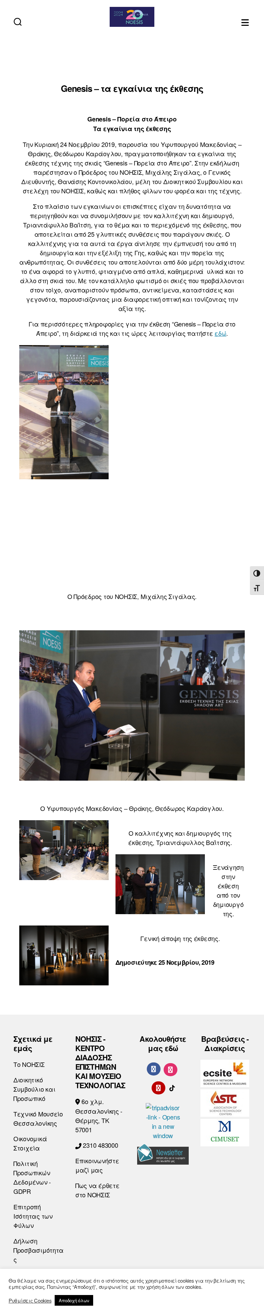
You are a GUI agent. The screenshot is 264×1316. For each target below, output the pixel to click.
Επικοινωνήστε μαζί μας (97, 1165)
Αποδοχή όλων (74, 1300)
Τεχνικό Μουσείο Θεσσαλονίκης (38, 1118)
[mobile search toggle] (18, 21)
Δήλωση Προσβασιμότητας (38, 1250)
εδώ (220, 333)
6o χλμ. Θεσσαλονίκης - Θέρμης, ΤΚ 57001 (98, 1115)
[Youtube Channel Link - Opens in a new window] (158, 1086)
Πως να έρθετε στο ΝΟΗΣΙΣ (97, 1190)
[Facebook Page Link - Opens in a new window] (154, 1069)
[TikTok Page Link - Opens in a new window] (172, 1086)
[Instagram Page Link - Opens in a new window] (170, 1068)
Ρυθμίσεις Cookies (30, 1300)
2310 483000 (99, 1145)
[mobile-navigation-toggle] (245, 21)
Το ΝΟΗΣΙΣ (29, 1064)
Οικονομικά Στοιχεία (30, 1143)
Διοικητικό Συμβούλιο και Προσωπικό (34, 1089)
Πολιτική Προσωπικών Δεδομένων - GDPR (32, 1177)
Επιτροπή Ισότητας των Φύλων (33, 1216)
